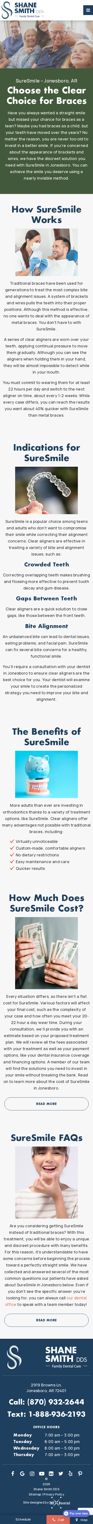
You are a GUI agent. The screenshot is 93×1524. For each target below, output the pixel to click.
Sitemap (35, 1494)
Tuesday (22, 1441)
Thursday (23, 1454)
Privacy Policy (53, 1494)
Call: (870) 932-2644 (46, 1402)
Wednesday (26, 1448)
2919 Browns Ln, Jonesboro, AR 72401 (46, 1387)
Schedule (23, 1519)
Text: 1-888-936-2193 (46, 1414)
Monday (22, 1435)
